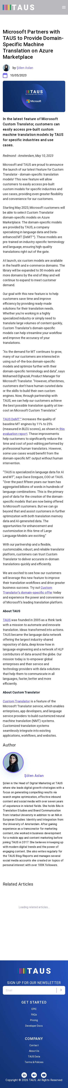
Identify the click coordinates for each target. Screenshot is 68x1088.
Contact (34, 1045)
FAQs (34, 1014)
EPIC (34, 1009)
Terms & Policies (34, 1062)
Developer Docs (34, 1025)
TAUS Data (34, 1056)
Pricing (34, 1020)
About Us (34, 1051)
